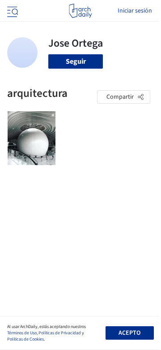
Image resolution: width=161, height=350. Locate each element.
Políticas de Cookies (25, 339)
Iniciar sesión (135, 11)
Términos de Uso (22, 333)
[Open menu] (11, 10)
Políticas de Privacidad (59, 333)
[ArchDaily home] (80, 11)
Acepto (129, 332)
